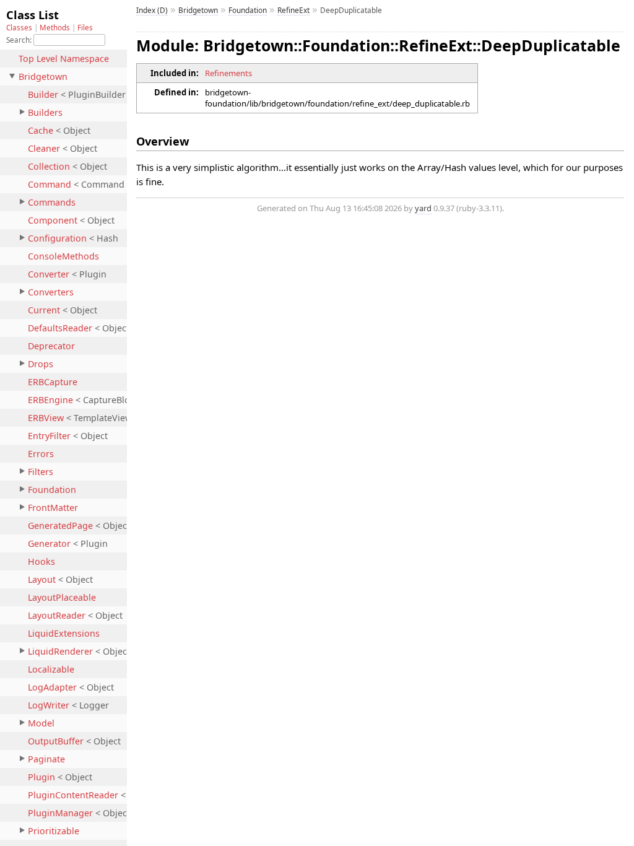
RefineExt (293, 10)
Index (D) (152, 10)
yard (423, 208)
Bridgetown (198, 10)
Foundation (247, 10)
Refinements (228, 73)
